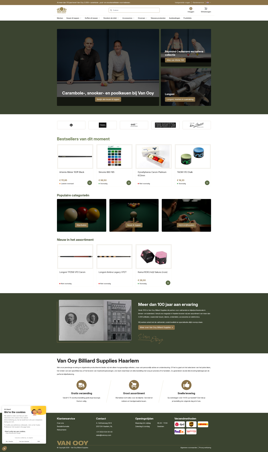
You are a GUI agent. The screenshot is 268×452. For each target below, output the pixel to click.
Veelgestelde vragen (182, 2)
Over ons (60, 423)
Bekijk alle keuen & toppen (108, 99)
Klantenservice (198, 2)
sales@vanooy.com (103, 435)
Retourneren (61, 430)
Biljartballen (81, 225)
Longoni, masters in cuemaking (180, 99)
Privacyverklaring (205, 447)
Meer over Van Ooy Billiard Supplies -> (156, 327)
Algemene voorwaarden (188, 447)
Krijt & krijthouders (186, 225)
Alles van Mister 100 (175, 60)
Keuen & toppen (134, 225)
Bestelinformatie (63, 426)
